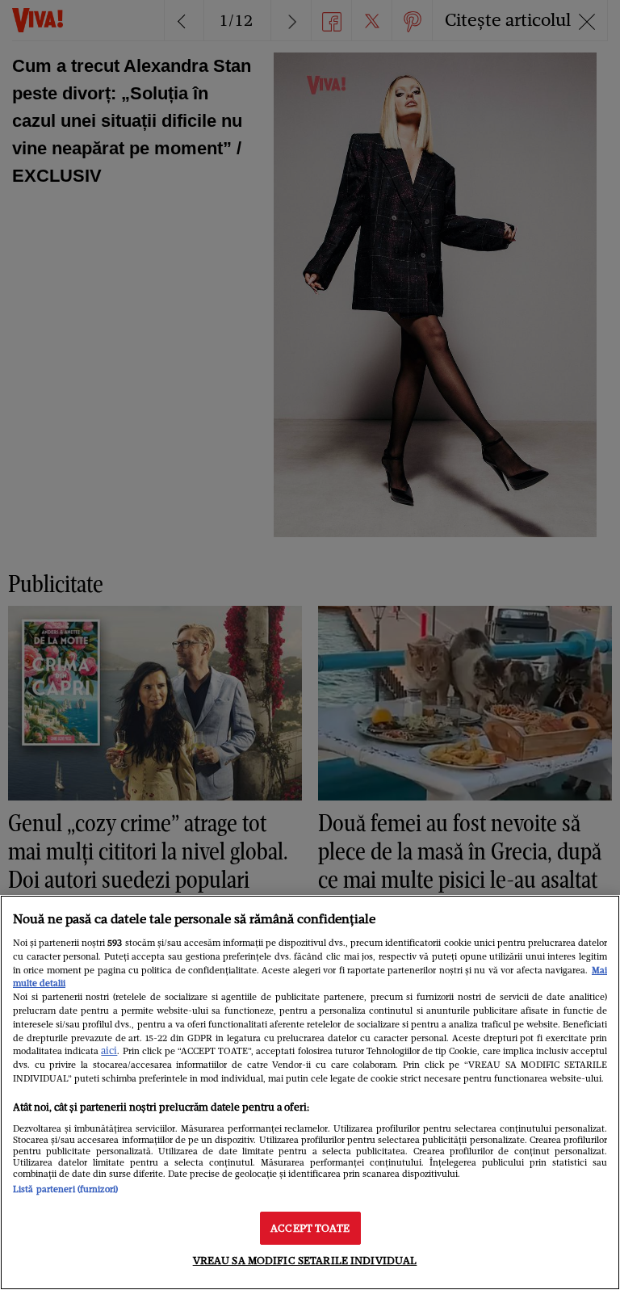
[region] (310, 1092)
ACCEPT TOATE (310, 1228)
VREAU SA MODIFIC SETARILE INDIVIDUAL (305, 1260)
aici (109, 1050)
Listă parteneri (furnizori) (65, 1189)
